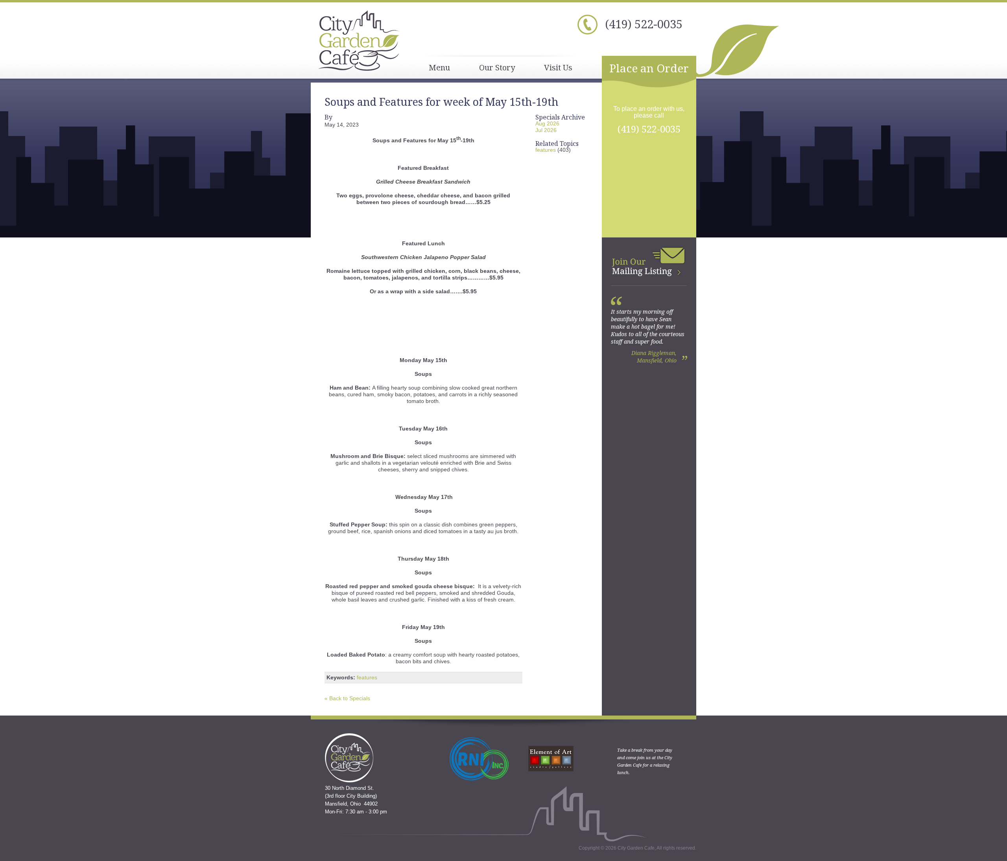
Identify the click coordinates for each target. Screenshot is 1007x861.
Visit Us (558, 67)
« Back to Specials (347, 698)
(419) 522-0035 (643, 23)
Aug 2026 (547, 123)
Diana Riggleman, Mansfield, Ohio (654, 356)
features (367, 677)
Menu (439, 67)
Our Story (497, 67)
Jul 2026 (546, 130)
